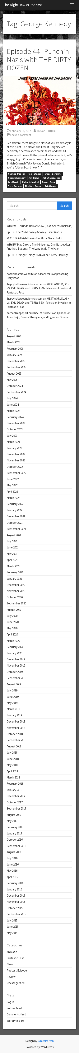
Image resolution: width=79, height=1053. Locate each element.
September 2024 (16, 392)
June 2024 (13, 404)
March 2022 (13, 498)
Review (11, 977)
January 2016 (14, 889)
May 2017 (12, 821)
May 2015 (12, 933)
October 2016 (15, 839)
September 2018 (16, 740)
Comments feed (16, 1014)
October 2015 (15, 908)
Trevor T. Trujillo (46, 131)
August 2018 (14, 746)
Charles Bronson (16, 174)
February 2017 (15, 827)
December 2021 (16, 516)
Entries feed (14, 1008)
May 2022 (12, 485)
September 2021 (16, 529)
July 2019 (12, 690)
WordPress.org (16, 1021)
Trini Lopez (50, 186)
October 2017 (15, 802)
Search (64, 205)
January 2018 (14, 790)
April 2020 (12, 634)
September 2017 (16, 808)
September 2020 (16, 603)
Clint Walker (34, 174)
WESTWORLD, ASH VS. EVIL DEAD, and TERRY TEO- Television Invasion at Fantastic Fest (39, 288)
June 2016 (13, 864)
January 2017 (14, 833)
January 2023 (14, 448)
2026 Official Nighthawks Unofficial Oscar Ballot (35, 238)
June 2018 (13, 759)
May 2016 (12, 870)
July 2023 (12, 435)
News (10, 964)
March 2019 (13, 709)
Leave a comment (20, 135)
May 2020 (12, 628)
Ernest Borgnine (53, 174)
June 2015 (13, 926)
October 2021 (15, 522)
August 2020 (14, 610)
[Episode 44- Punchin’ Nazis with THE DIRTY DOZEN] (39, 100)
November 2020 (16, 591)
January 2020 (14, 653)
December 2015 (16, 895)
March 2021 (13, 566)
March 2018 (13, 777)
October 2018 (15, 734)
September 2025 (16, 367)
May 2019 (12, 703)
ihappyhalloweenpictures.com (24, 284)
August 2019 (14, 684)
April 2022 (12, 491)
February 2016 (15, 883)
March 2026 (13, 342)
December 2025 (16, 361)
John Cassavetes (51, 178)
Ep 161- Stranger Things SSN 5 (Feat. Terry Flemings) (38, 255)
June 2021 (13, 547)
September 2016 (16, 846)
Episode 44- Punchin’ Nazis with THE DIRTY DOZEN (39, 59)
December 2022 (16, 454)
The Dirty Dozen (33, 186)
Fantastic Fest (15, 958)
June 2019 (13, 697)
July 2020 (12, 616)
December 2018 (16, 721)
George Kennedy (17, 178)
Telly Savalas (15, 186)
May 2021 (12, 554)
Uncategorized (16, 983)
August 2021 (14, 535)
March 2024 (13, 411)
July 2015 (12, 920)
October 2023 (15, 429)
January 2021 (14, 578)
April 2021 (12, 560)
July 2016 (12, 858)
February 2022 (15, 504)
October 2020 (15, 597)
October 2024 (15, 386)
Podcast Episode (17, 970)
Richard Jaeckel (30, 182)
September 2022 (16, 473)
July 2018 (12, 752)
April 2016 (12, 877)
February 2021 (15, 572)
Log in (10, 1002)
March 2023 (13, 442)
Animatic (12, 952)
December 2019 (16, 659)
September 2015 (16, 914)
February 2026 (15, 348)
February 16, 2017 (20, 131)
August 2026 (14, 336)
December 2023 (16, 423)
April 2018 (12, 771)
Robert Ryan (48, 182)
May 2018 (12, 765)
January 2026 (14, 355)
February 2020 (15, 647)
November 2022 (16, 460)
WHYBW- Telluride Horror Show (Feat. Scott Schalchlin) (39, 226)
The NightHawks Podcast (22, 4)
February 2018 (15, 783)
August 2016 (14, 852)
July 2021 (12, 541)
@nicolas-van (46, 1041)
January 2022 (14, 510)
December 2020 (16, 585)
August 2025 (14, 373)
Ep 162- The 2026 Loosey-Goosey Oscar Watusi (34, 232)
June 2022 (13, 479)
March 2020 (13, 641)
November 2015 (16, 901)
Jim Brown (34, 178)
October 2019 (15, 672)
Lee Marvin (13, 182)
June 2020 (13, 622)
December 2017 (16, 796)
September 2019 (16, 678)
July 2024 (12, 398)
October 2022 (15, 467)
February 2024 (15, 417)
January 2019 (14, 715)
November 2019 (16, 665)
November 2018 (16, 728)
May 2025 (12, 379)
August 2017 (14, 815)
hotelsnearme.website (20, 274)
